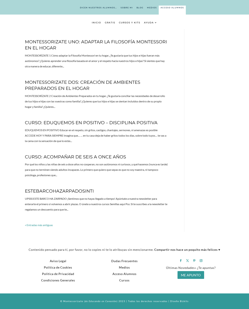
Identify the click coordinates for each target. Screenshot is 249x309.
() (101, 301)
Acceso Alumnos (172, 7)
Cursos (124, 280)
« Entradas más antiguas (39, 225)
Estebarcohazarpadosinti (59, 191)
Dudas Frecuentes (124, 261)
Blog (140, 7)
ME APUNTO (191, 275)
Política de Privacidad (58, 274)
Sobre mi (127, 7)
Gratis (110, 22)
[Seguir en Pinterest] (194, 260)
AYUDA (149, 22)
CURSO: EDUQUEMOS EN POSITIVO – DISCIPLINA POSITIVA (91, 122)
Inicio (96, 22)
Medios (152, 7)
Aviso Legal (58, 261)
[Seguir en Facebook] (180, 260)
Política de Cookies (58, 267)
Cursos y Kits (129, 22)
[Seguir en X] (187, 260)
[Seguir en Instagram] (201, 260)
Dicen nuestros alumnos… (98, 7)
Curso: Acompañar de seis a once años (75, 157)
